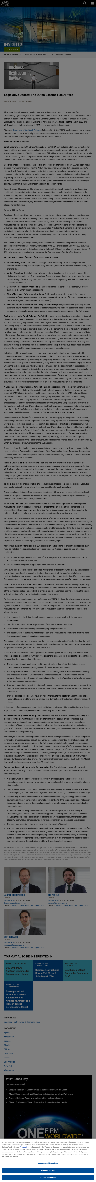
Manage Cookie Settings (48, 1163)
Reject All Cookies (48, 1170)
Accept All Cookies (48, 1177)
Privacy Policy (25, 1147)
